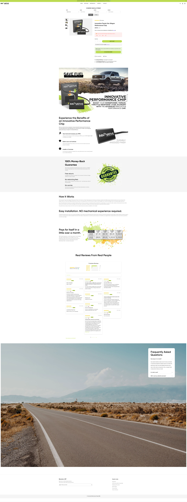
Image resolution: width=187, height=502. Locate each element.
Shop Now (86, 3)
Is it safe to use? (154, 372)
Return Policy (114, 486)
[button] (185, 3)
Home (81, 3)
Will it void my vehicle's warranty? (158, 376)
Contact (105, 3)
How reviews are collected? (71, 338)
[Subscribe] (91, 485)
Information (92, 3)
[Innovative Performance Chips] (5, 3)
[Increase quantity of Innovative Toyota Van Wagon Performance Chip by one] (100, 41)
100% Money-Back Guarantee (117, 483)
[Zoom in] (90, 20)
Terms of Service (115, 489)
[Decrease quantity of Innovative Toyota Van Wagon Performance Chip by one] (96, 41)
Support (99, 3)
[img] (69, 279)
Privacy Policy (114, 488)
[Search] (180, 3)
